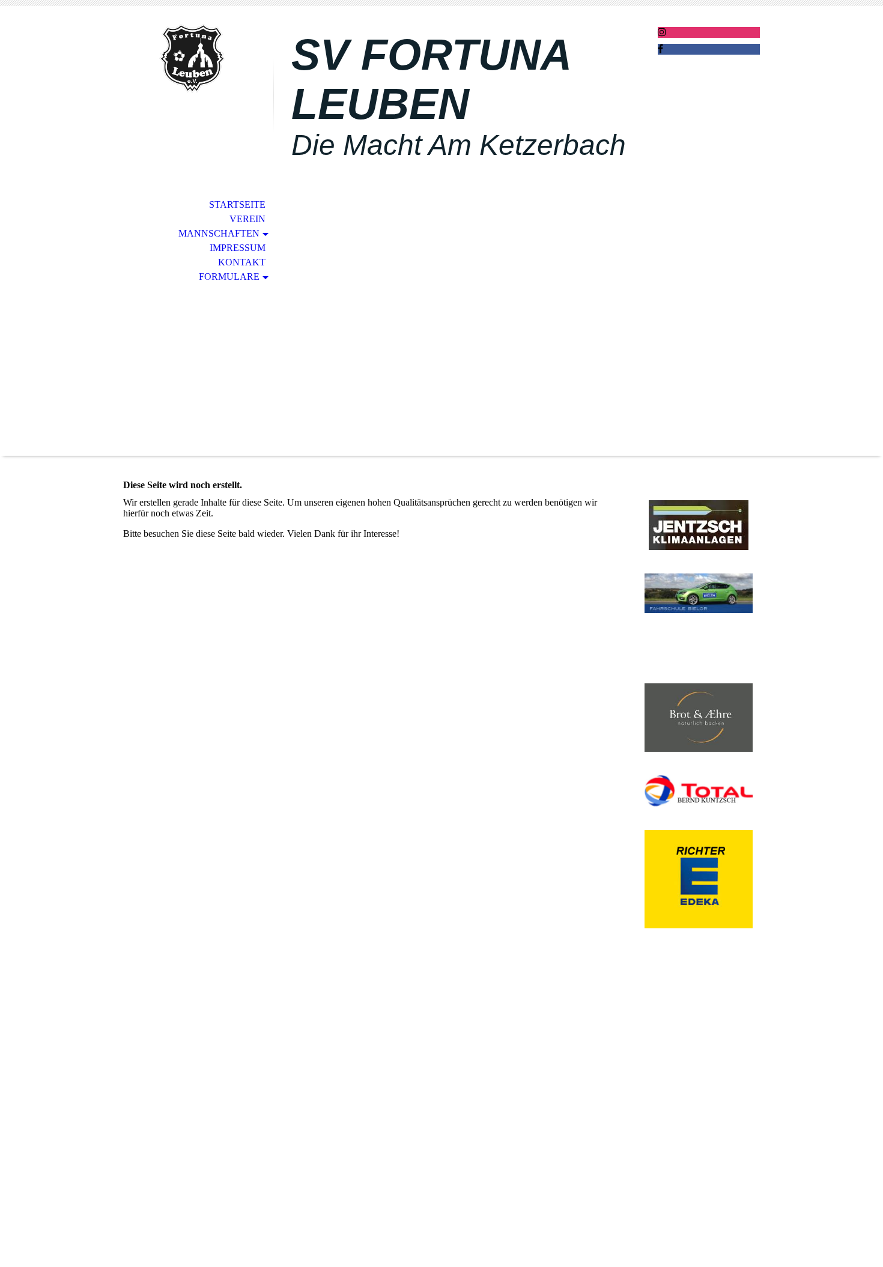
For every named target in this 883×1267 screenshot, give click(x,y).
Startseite (237, 204)
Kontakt (242, 262)
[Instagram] (662, 32)
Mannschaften (218, 233)
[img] (192, 58)
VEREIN (247, 219)
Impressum (238, 248)
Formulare (229, 276)
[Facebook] (660, 49)
